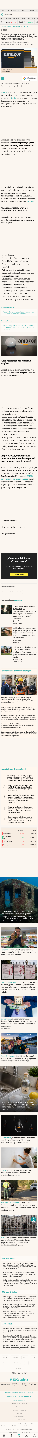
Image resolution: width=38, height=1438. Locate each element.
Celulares (15, 1357)
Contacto (8, 1392)
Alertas (26, 1436)
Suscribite (30, 1392)
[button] (33, 1219)
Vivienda (31, 10)
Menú (4, 1436)
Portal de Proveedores (24, 1396)
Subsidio (32, 1363)
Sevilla (14, 98)
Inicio (19, 1436)
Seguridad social (14, 10)
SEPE (33, 1357)
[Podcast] (33, 1384)
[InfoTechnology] (19, 1388)
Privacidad (19, 1413)
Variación (20, 830)
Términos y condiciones (19, 1410)
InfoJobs (30, 201)
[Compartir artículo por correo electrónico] (18, 86)
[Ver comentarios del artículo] (22, 86)
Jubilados (24, 10)
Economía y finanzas (19, 18)
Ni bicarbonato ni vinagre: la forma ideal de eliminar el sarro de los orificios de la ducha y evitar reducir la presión (19, 733)
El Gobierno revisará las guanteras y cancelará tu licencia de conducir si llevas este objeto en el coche (17, 725)
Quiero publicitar (21, 574)
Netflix (5, 1357)
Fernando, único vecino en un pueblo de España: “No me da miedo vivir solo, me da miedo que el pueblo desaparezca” (18, 709)
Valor (34, 830)
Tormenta (3, 10)
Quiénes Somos (11, 1396)
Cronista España (6, 26)
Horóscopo (19, 1368)
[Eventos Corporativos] (16, 1384)
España (19, 592)
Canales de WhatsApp (18, 1392)
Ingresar (34, 1436)
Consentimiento (19, 1416)
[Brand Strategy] (24, 1384)
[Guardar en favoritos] (2, 78)
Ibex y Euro (31, 18)
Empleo (12, 592)
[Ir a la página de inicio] (2, 14)
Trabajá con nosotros (19, 1400)
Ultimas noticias (5, 18)
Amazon (25, 26)
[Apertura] (5, 1384)
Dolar (11, 1436)
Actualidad (16, 26)
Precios (5, 1363)
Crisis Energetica (19, 1363)
